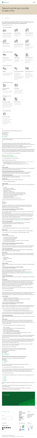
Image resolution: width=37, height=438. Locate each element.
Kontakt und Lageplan (22, 412)
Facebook (5, 376)
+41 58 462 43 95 (6, 361)
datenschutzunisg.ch (9, 155)
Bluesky (4, 380)
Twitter (4, 377)
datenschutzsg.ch (6, 354)
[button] (33, 2)
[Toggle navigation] (34, 2)
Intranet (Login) (21, 418)
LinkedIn (4, 378)
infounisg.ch (5, 136)
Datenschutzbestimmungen (18, 219)
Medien (20, 415)
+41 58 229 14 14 (6, 353)
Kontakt (4, 362)
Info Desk (20, 411)
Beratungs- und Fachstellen (21, 417)
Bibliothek (20, 414)
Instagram (5, 379)
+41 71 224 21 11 (6, 135)
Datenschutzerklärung (12, 436)
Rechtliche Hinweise (5, 436)
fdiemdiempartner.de (13, 156)
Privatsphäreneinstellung (19, 436)
